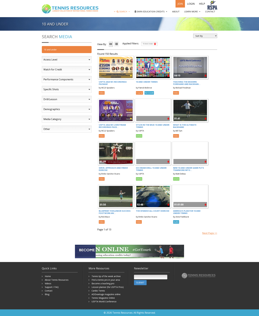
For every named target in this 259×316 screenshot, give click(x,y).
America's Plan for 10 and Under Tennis (187, 212)
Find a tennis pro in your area (106, 279)
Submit (140, 282)
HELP (202, 3)
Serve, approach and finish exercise (113, 169)
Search (123, 11)
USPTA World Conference (104, 301)
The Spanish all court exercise (152, 211)
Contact (210, 11)
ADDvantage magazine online (106, 294)
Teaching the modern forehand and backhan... (186, 83)
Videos (48, 283)
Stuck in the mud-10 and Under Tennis (152, 126)
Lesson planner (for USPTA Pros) (108, 287)
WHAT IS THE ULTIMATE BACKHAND (184, 126)
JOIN (180, 3)
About (176, 11)
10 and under (148, 44)
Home (48, 276)
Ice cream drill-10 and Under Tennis (151, 169)
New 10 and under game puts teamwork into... (188, 169)
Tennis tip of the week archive (106, 276)
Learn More (191, 11)
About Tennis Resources (56, 279)
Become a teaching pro (103, 283)
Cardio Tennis (98, 290)
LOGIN (191, 3)
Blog (47, 294)
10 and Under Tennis (147, 81)
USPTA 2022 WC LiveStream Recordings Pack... (112, 126)
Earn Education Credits (150, 11)
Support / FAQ (52, 287)
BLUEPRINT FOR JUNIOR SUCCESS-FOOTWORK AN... (115, 212)
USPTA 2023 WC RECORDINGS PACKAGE (113, 83)
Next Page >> (209, 233)
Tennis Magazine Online (103, 297)
